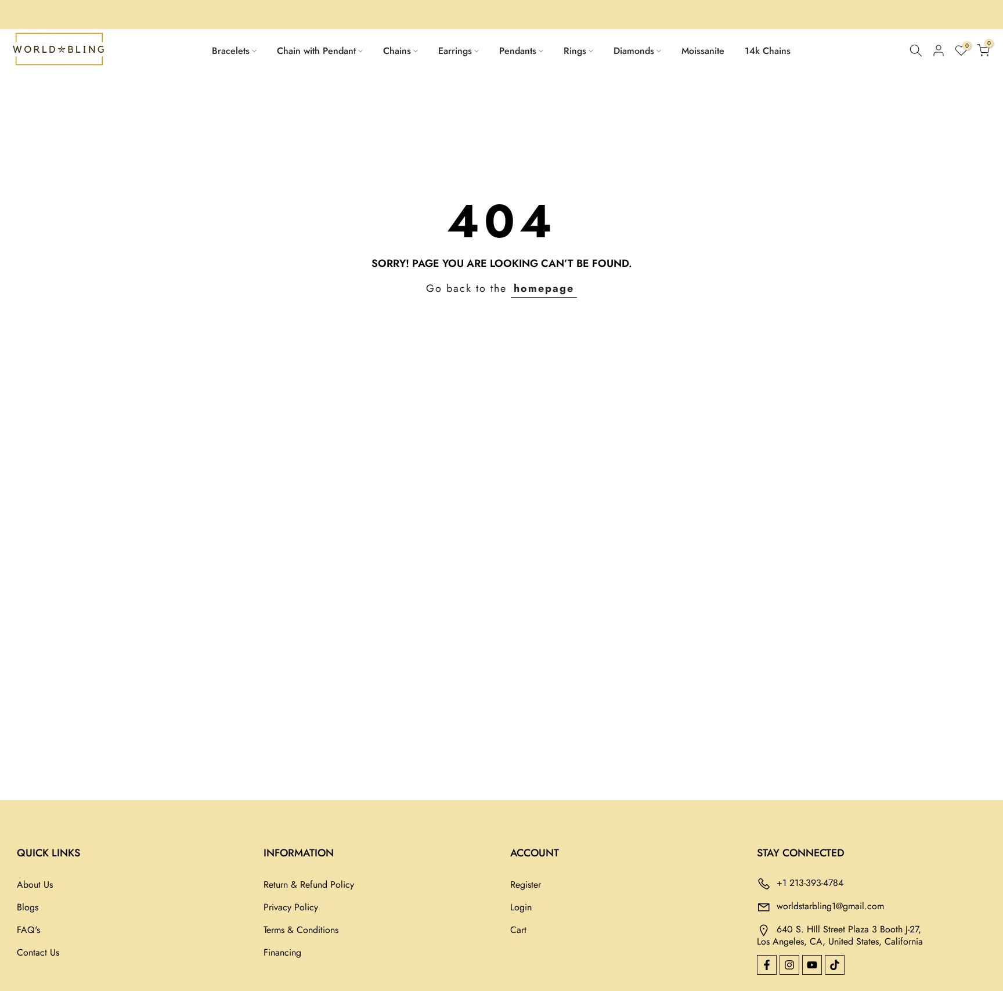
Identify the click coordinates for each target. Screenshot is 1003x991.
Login (521, 907)
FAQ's (28, 929)
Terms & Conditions (301, 929)
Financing (282, 952)
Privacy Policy (291, 907)
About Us (35, 884)
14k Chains (768, 50)
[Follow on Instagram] (789, 965)
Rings (575, 50)
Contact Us (38, 952)
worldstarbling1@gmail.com (830, 905)
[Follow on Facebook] (767, 965)
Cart (518, 929)
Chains (397, 50)
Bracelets (231, 50)
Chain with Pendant (316, 50)
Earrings (455, 50)
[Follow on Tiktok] (835, 965)
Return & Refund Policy (309, 884)
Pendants (517, 50)
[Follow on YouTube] (812, 965)
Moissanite (702, 50)
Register (525, 884)
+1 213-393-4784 (810, 882)
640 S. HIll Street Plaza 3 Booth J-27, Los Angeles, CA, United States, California (840, 934)
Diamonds (634, 50)
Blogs (27, 907)
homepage (544, 288)
